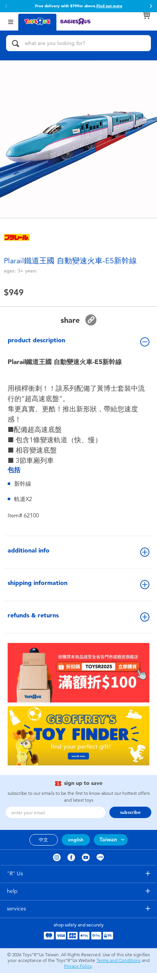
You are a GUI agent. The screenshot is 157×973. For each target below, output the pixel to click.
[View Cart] (146, 15)
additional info (29, 550)
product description (36, 340)
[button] (151, 6)
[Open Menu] (10, 21)
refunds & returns (33, 615)
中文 (43, 840)
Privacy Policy (78, 966)
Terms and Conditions (118, 960)
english (75, 840)
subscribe (130, 812)
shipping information (37, 582)
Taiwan (108, 839)
